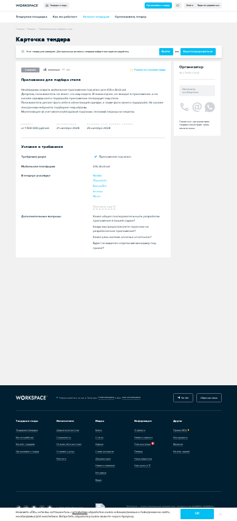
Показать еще (104, 206)
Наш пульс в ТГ (142, 465)
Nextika (97, 175)
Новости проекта (143, 437)
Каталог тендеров (96, 16)
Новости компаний (105, 465)
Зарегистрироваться (208, 5)
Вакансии (178, 444)
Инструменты (180, 437)
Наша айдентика (143, 458)
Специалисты (64, 437)
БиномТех (99, 185)
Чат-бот (184, 397)
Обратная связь (209, 397)
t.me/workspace (106, 397)
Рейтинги (61, 458)
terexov (98, 191)
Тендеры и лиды (58, 5)
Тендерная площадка (31, 16)
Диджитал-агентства (68, 430)
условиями (80, 512)
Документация (103, 458)
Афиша (99, 444)
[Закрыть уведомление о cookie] (220, 514)
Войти (190, 5)
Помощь (138, 451)
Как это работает (65, 16)
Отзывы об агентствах (69, 444)
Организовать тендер (158, 5)
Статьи (99, 437)
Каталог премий (181, 451)
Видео (98, 479)
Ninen (97, 196)
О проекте (139, 430)
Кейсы (98, 430)
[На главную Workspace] (32, 398)
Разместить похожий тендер (149, 69)
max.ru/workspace (131, 397)
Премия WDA (180, 430)
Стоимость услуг (66, 451)
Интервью (100, 472)
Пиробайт (100, 180)
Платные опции (142, 444)
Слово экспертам (104, 451)
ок (197, 513)
